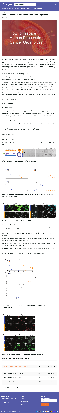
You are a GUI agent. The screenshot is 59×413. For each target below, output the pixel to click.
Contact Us (29, 8)
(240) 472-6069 (6, 402)
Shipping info (23, 402)
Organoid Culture (13, 12)
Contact (22, 398)
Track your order (37, 8)
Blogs (8, 12)
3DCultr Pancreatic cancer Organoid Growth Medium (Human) (17, 366)
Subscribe (45, 404)
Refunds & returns (24, 401)
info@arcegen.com (6, 403)
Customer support (24, 399)
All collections (3, 9)
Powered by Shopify (12, 411)
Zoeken (34, 4)
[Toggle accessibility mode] (51, 1)
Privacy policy (23, 404)
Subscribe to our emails (45, 398)
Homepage (3, 12)
